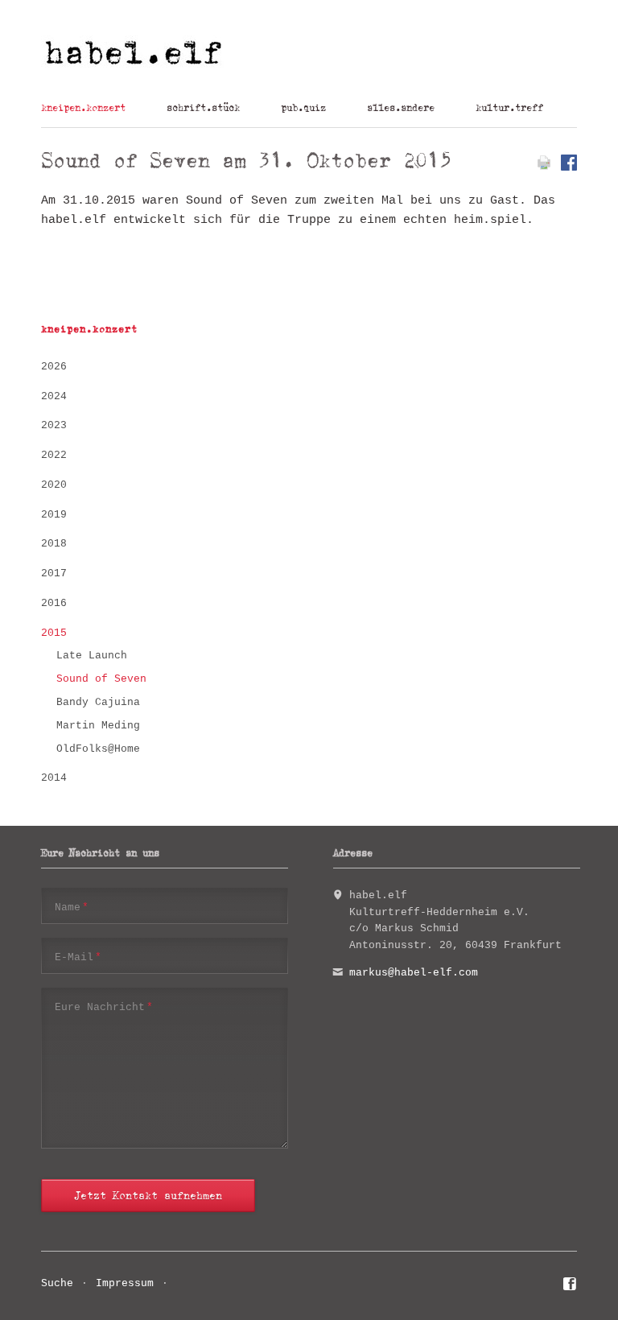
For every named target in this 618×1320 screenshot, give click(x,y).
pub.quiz (303, 107)
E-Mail (78, 957)
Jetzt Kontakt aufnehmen (148, 1196)
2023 (54, 425)
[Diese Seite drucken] (544, 168)
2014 (54, 778)
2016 (54, 603)
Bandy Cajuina (98, 702)
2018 (54, 544)
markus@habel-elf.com (413, 973)
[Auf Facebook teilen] (569, 168)
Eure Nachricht (104, 1006)
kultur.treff (509, 107)
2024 (54, 396)
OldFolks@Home (98, 749)
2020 (54, 485)
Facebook (570, 1286)
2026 (54, 367)
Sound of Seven (101, 679)
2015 (54, 633)
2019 (54, 515)
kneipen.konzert (83, 107)
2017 (54, 573)
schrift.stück (203, 107)
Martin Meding (98, 726)
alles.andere (401, 107)
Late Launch (91, 656)
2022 (54, 455)
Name (72, 907)
